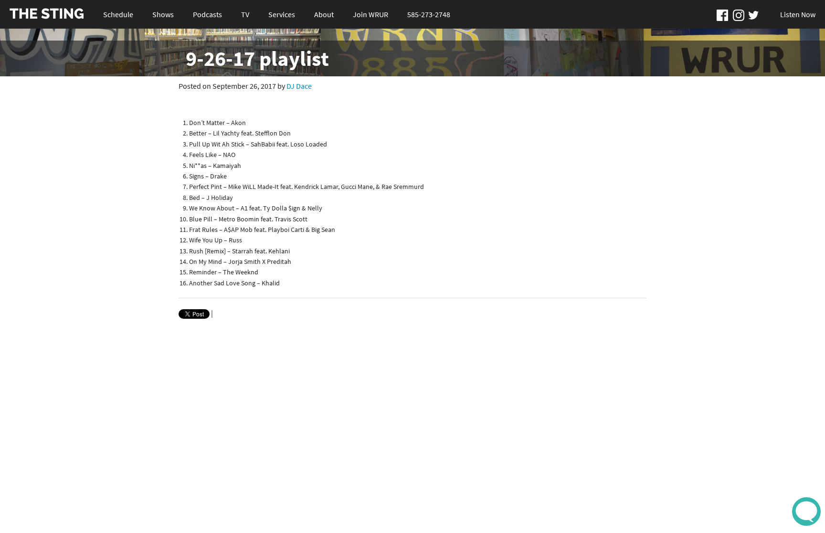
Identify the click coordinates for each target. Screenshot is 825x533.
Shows (163, 14)
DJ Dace (299, 86)
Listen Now (797, 14)
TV (245, 14)
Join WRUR (370, 14)
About (324, 14)
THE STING (47, 14)
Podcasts (207, 14)
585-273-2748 (428, 14)
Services (281, 14)
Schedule (118, 14)
